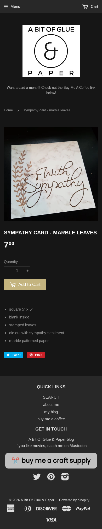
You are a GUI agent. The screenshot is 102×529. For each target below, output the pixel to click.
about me (51, 404)
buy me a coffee (51, 419)
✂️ (51, 460)
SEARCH (51, 397)
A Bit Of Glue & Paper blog (51, 439)
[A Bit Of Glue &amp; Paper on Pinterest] (51, 478)
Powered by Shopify (74, 500)
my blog (51, 412)
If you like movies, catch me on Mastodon (51, 445)
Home (8, 110)
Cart (94, 6)
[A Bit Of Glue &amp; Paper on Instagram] (65, 478)
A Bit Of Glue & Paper (37, 500)
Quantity (11, 262)
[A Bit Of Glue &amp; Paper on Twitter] (37, 478)
